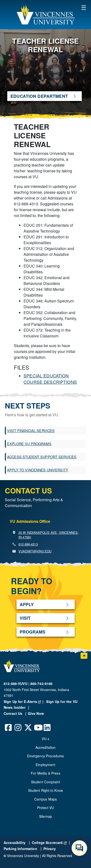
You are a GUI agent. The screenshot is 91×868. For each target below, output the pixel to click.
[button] (46, 14)
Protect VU (45, 807)
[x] (28, 723)
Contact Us (14, 713)
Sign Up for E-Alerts (24, 701)
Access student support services (41, 456)
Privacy (49, 848)
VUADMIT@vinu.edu (34, 551)
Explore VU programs (29, 443)
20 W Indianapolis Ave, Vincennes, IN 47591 (48, 534)
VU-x (46, 738)
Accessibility (15, 842)
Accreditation (45, 747)
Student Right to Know (45, 790)
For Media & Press (45, 773)
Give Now (36, 713)
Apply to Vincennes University (37, 469)
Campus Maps (45, 799)
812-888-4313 (28, 544)
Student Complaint (45, 781)
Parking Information (21, 848)
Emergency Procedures (45, 755)
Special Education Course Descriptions (50, 379)
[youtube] (37, 723)
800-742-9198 (41, 683)
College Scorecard (49, 842)
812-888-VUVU (15, 683)
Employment (45, 764)
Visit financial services (31, 430)
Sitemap (45, 816)
